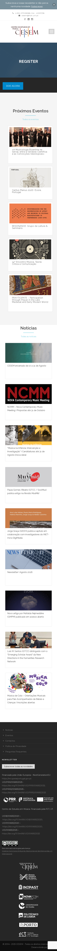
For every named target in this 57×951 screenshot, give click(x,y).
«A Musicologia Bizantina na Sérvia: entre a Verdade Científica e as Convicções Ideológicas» (29, 152)
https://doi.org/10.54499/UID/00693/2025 (21, 833)
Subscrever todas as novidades (18, 766)
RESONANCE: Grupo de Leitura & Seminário (30, 227)
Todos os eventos (30, 119)
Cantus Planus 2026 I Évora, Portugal (26, 191)
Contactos (10, 741)
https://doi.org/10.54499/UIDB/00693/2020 (22, 819)
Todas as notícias (28, 336)
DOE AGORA (13, 86)
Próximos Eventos (30, 110)
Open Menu (51, 31)
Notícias (28, 328)
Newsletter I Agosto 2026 (19, 572)
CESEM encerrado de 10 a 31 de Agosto (26, 365)
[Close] (54, 4)
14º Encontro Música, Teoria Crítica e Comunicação (27, 263)
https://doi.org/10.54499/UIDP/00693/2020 (22, 826)
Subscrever (37, 6)
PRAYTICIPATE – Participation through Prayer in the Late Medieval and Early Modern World (30, 300)
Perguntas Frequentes (15, 751)
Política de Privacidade (15, 746)
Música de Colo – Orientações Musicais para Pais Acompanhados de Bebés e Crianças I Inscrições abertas (26, 699)
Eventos (9, 735)
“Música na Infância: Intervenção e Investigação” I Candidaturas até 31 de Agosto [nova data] (26, 451)
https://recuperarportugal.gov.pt (16, 778)
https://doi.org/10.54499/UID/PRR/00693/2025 (23, 785)
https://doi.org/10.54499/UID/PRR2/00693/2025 (24, 792)
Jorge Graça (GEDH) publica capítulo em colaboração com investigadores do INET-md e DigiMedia (28, 534)
